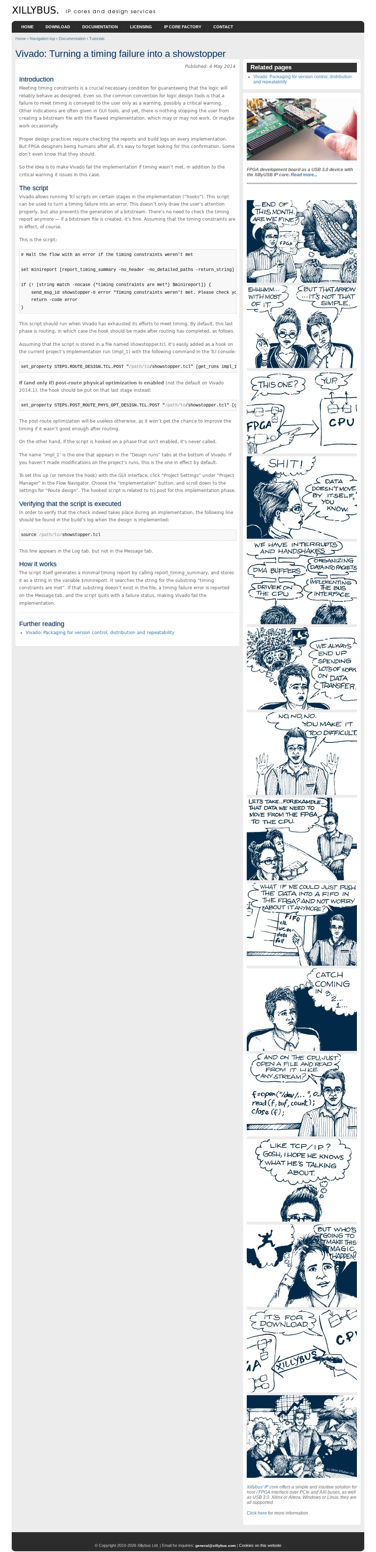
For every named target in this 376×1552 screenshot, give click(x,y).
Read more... (304, 174)
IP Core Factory (182, 27)
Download (58, 27)
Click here (257, 1513)
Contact (223, 27)
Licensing (141, 27)
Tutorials (97, 38)
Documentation (100, 27)
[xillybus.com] (85, 13)
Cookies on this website (260, 1545)
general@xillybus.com (215, 1546)
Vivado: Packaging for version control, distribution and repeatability (100, 632)
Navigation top (42, 38)
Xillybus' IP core (262, 1487)
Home (27, 27)
